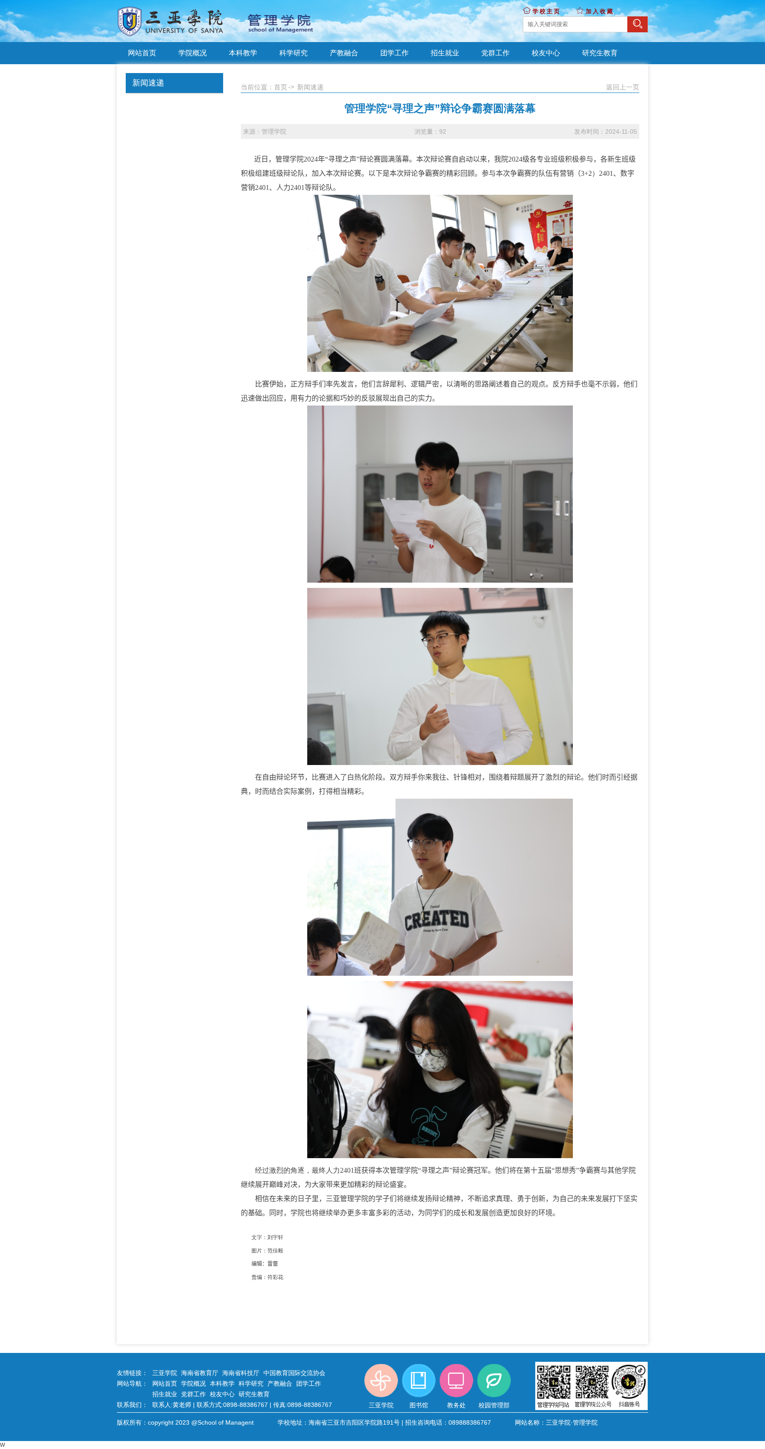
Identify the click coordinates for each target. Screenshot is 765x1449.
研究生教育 (254, 1394)
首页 (280, 87)
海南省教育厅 (199, 1372)
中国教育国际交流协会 (294, 1372)
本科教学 (222, 1383)
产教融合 (279, 1383)
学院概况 (193, 1383)
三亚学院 (164, 1372)
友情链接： (132, 1372)
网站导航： (132, 1383)
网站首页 (164, 1383)
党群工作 (193, 1394)
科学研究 (251, 1383)
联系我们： (132, 1404)
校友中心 (222, 1394)
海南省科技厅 (240, 1372)
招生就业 (164, 1394)
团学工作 (308, 1383)
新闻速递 (310, 87)
